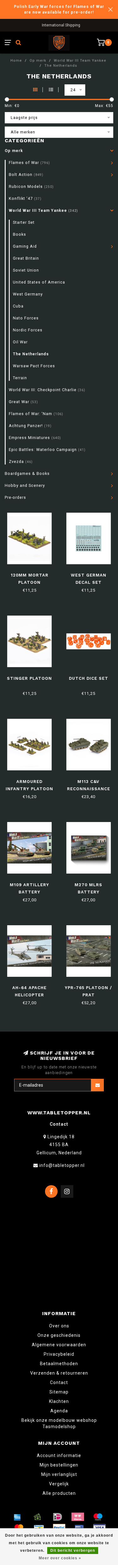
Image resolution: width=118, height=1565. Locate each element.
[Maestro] (98, 1517)
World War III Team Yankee (43, 210)
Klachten (59, 1401)
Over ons (59, 1325)
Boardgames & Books (27, 473)
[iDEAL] (57, 1517)
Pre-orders (15, 497)
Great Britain (26, 258)
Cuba (18, 306)
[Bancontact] (39, 1528)
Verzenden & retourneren (59, 1373)
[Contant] (37, 1517)
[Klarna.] (78, 1517)
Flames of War (29, 162)
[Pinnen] (79, 1528)
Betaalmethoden (59, 1363)
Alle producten (59, 1493)
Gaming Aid (25, 246)
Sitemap (59, 1391)
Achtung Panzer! (30, 425)
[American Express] (17, 1517)
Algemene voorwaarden (59, 1344)
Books (19, 234)
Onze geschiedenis (59, 1335)
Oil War (20, 342)
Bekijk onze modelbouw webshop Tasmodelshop (59, 1423)
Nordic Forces (27, 330)
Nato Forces (26, 318)
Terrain (20, 377)
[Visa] (99, 1528)
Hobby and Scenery (25, 485)
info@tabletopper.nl (62, 1165)
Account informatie (59, 1455)
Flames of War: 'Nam (36, 413)
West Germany (28, 294)
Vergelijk (59, 1483)
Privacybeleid (59, 1354)
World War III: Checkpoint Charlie (47, 389)
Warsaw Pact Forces (34, 365)
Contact (59, 1382)
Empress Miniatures (35, 437)
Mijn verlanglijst (59, 1474)
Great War (23, 401)
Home (16, 61)
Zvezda (21, 461)
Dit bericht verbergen (72, 1550)
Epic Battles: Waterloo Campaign (47, 449)
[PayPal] (59, 1528)
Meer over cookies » (60, 1558)
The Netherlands (31, 354)
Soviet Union (26, 270)
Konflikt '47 (25, 198)
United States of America (39, 282)
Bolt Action (26, 174)
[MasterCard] (19, 1528)
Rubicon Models (31, 186)
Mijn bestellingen (59, 1464)
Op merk (14, 150)
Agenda (59, 1410)
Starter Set (24, 222)
